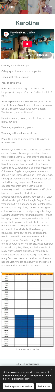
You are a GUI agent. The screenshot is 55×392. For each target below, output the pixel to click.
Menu (51, 7)
